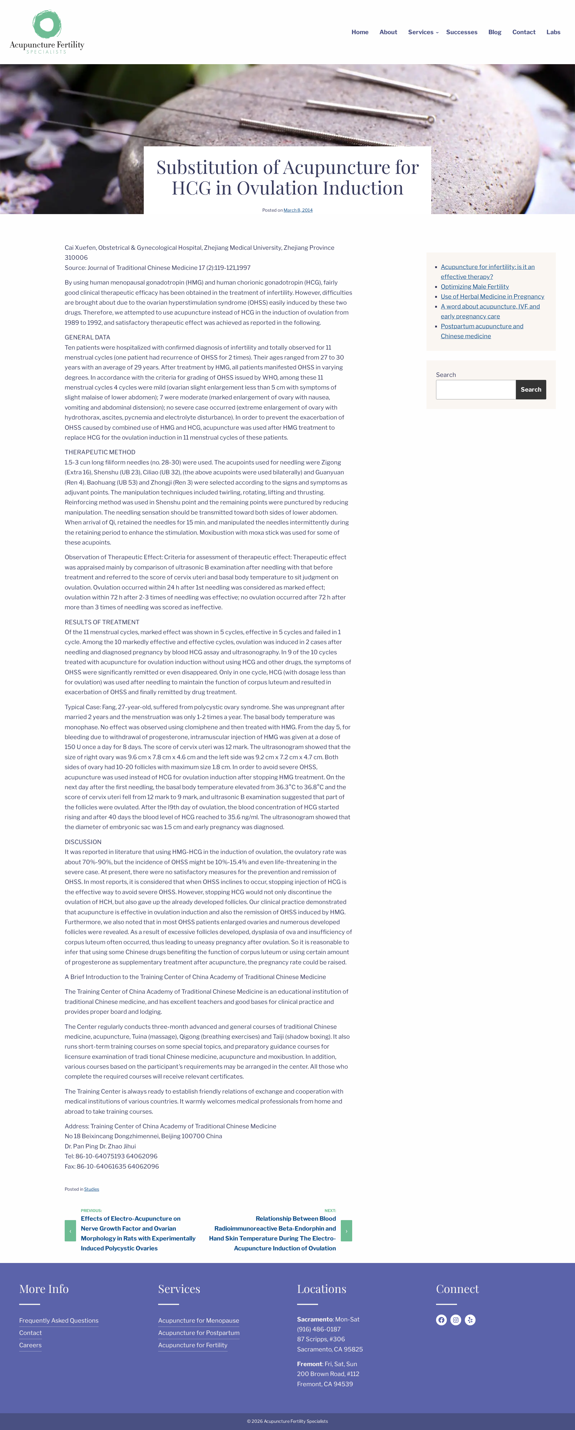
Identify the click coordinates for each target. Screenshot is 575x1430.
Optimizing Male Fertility (475, 286)
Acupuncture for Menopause (198, 1320)
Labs (554, 32)
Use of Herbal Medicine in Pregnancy (492, 296)
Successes (462, 32)
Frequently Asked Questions (59, 1320)
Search (446, 374)
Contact (524, 32)
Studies (91, 1189)
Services (421, 32)
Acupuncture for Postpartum (199, 1332)
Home (360, 32)
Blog (495, 32)
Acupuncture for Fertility (193, 1345)
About (388, 32)
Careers (30, 1345)
